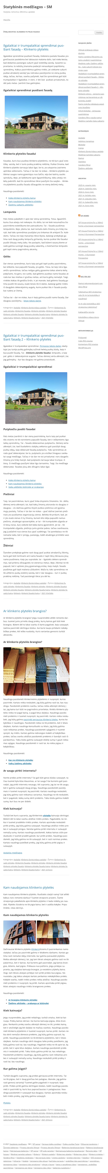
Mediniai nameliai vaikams (89, 155)
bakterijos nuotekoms (61, 1168)
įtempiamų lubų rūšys (42, 1168)
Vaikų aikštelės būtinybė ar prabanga (25, 487)
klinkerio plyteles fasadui (56, 311)
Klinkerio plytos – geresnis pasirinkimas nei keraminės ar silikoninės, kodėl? (91, 97)
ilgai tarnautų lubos (42, 1158)
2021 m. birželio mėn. (87, 195)
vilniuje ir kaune (48, 1164)
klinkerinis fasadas (22, 311)
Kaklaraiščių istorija (86, 312)
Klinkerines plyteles (64, 1154)
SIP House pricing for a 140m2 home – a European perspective (90, 242)
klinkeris (17, 318)
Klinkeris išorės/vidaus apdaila (33, 307)
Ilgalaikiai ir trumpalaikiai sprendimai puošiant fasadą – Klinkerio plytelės (33, 47)
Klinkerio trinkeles (96, 1154)
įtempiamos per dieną (23, 1168)
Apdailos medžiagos (12, 852)
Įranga (81, 148)
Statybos (82, 161)
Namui (81, 158)
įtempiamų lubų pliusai (39, 1161)
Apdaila (25, 1161)
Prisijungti (82, 337)
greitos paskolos (58, 1158)
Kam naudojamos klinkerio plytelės (24, 201)
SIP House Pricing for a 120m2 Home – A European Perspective (90, 254)
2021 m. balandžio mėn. (88, 202)
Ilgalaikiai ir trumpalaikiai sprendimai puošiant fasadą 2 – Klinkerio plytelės (33, 337)
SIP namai (36, 1144)
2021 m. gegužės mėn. (87, 199)
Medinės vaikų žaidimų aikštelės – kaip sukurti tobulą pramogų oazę (90, 66)
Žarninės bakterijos (10, 1147)
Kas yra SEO (86, 276)
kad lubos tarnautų (56, 1161)
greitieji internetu (73, 1158)
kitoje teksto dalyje (32, 300)
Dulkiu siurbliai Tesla (71, 1144)
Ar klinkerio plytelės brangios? (25, 611)
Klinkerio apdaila (48, 1154)
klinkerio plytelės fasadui (13, 314)
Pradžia (6, 20)
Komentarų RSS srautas (88, 344)
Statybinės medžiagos (18, 1144)
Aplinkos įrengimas (86, 141)
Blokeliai (81, 144)
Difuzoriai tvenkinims (89, 1144)
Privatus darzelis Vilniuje (29, 1147)
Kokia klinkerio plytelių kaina (21, 198)
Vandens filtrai (84, 165)
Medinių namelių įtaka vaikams (91, 121)
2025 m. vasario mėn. (87, 185)
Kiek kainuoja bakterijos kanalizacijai (70, 1151)
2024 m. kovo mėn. (86, 192)
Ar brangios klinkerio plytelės (22, 1000)
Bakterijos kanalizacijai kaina (73, 1147)
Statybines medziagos (25, 1158)
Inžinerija (17, 1161)
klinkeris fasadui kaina (30, 318)
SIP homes (85, 216)
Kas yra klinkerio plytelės (20, 760)
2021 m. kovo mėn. (86, 205)
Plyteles (7, 1103)
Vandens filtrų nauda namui (90, 117)
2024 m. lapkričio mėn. (87, 188)
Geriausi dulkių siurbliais (51, 1144)
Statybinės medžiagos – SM (27, 6)
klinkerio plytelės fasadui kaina (37, 314)
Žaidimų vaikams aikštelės (20, 204)
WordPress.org (84, 347)
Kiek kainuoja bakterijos (19, 1151)
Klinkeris (35, 949)
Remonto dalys (91, 1151)
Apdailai (17, 307)
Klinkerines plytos (80, 1154)
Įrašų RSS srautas (85, 341)
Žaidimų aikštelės (85, 168)
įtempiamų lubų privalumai (29, 1164)
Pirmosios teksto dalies (50, 346)
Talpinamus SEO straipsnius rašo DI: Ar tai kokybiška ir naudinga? (89, 295)
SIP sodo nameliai (47, 1151)
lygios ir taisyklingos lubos (66, 1164)
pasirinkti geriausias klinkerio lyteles (40, 719)
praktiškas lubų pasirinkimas (77, 1161)
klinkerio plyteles (38, 311)
